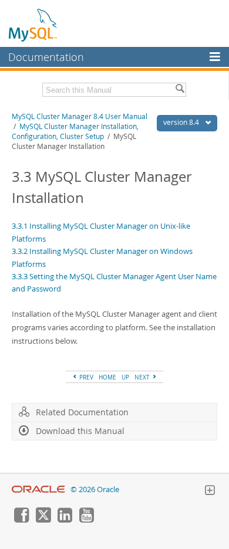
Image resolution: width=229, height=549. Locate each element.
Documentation (46, 57)
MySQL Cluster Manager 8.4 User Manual (79, 116)
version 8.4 (182, 122)
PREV (85, 377)
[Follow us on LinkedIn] (64, 520)
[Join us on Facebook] (21, 520)
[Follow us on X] (42, 520)
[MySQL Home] (33, 24)
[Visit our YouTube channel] (86, 520)
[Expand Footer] (209, 491)
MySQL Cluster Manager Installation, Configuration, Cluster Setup (75, 131)
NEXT (142, 377)
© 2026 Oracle (94, 489)
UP (125, 377)
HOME (107, 377)
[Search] (180, 89)
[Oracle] (38, 489)
